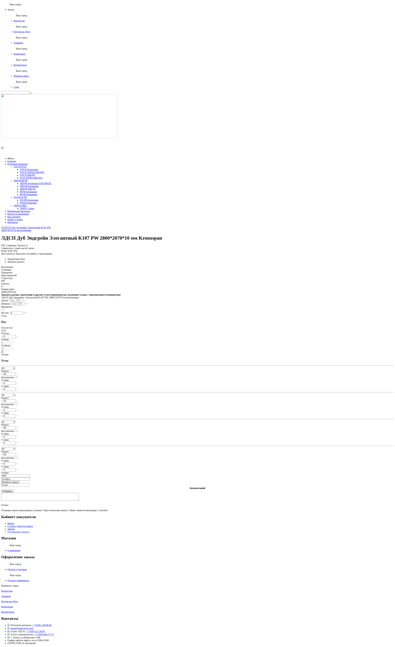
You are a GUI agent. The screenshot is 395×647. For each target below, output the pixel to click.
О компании (13, 550)
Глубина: (6, 345)
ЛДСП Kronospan (29, 169)
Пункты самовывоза (18, 580)
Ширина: (6, 303)
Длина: (5, 300)
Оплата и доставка (17, 569)
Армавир (18, 42)
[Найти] (31, 93)
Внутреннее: (8, 377)
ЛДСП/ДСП (20, 166)
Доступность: (8, 253)
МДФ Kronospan (28, 191)
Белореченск (20, 65)
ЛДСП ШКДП (27, 175)
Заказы (11, 529)
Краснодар (19, 20)
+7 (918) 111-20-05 (35, 631)
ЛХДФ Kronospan (29, 200)
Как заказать (14, 216)
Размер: (5, 339)
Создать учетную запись (20, 526)
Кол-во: (5, 312)
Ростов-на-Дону (22, 31)
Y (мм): (5, 386)
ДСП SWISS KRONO (31, 178)
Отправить (7, 491)
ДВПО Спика (27, 208)
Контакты (12, 222)
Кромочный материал (18, 211)
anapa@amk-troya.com (22, 628)
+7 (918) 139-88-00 (42, 625)
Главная (11, 161)
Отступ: (5, 333)
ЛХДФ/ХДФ (20, 197)
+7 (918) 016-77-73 (44, 634)
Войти (10, 523)
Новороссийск (21, 76)
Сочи (16, 87)
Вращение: (7, 306)
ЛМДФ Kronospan (29, 186)
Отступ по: (7, 327)
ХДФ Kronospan (28, 203)
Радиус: (5, 371)
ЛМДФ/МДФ (21, 180)
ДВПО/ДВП (20, 205)
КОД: (4, 251)
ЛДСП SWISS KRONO (32, 172)
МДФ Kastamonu (28, 194)
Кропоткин (19, 54)
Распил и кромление (18, 214)
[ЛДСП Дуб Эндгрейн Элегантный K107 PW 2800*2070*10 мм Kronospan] (28, 230)
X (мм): (5, 380)
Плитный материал (17, 164)
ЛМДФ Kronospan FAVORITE (35, 183)
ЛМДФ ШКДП (28, 189)
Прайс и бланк (15, 219)
